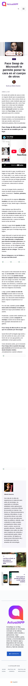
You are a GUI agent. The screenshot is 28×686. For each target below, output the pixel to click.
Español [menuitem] (15, 682)
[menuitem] (14, 682)
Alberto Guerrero (16, 85)
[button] (18, 9)
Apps (14, 59)
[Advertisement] (14, 27)
